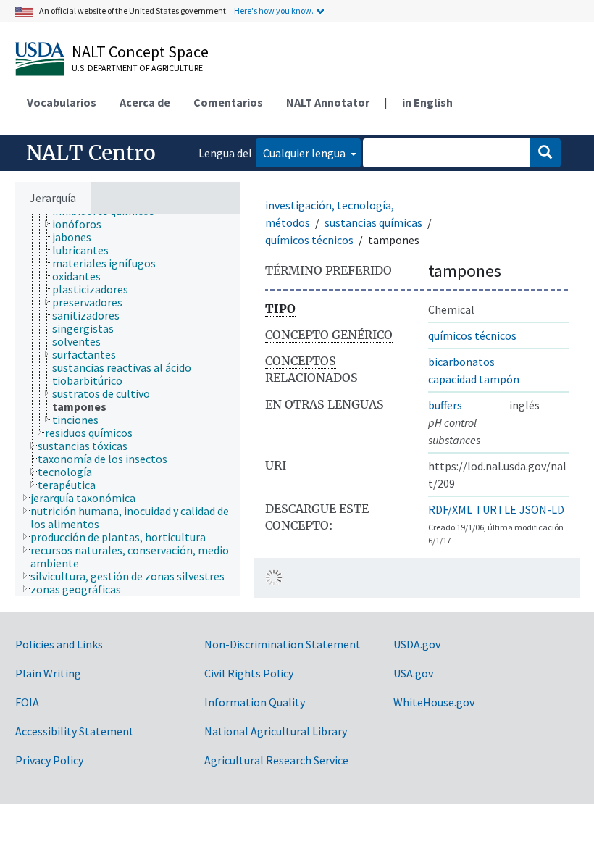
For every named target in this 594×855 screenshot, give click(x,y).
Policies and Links (59, 644)
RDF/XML (450, 509)
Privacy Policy (49, 760)
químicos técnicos (309, 240)
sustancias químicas (373, 222)
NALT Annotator (327, 102)
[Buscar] (545, 152)
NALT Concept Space (140, 51)
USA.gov (413, 673)
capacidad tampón (473, 379)
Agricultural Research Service (276, 760)
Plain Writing (48, 673)
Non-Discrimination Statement (282, 644)
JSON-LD (541, 509)
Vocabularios (61, 102)
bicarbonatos (461, 361)
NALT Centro (91, 153)
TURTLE (495, 509)
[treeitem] (82, 223)
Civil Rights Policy (248, 673)
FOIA (27, 702)
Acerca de (145, 102)
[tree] (127, 405)
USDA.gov (416, 644)
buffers (445, 405)
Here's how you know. (274, 10)
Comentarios (228, 102)
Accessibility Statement (74, 731)
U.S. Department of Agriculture (137, 67)
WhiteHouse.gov (433, 702)
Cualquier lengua (305, 153)
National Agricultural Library (275, 731)
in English (427, 102)
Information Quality (254, 702)
